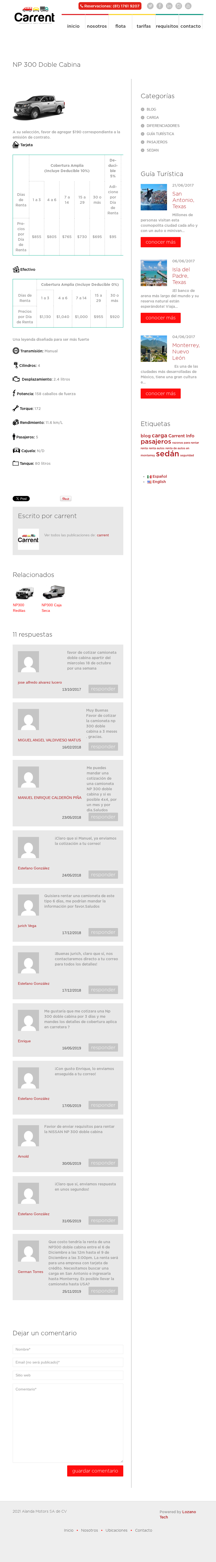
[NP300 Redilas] (25, 592)
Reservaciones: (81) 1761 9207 (111, 6)
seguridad (187, 455)
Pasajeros (157, 142)
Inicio (73, 26)
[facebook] (159, 6)
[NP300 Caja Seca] (54, 592)
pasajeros (156, 441)
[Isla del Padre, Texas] (154, 273)
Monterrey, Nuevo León (186, 351)
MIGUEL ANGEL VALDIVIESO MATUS (49, 740)
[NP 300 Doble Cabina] (39, 104)
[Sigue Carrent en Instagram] (178, 6)
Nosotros (97, 26)
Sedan (153, 150)
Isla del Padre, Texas (181, 276)
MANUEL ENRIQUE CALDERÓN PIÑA (49, 798)
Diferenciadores (163, 126)
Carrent (176, 435)
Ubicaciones (116, 1530)
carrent (65, 515)
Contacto (190, 26)
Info (190, 435)
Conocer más (161, 241)
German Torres (30, 1272)
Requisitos (167, 26)
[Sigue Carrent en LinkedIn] (169, 6)
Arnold (23, 1156)
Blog (151, 109)
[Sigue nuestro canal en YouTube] (188, 6)
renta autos (156, 448)
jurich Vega (27, 926)
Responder (103, 688)
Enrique (24, 1041)
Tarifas (144, 26)
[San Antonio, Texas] (154, 197)
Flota (120, 26)
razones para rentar (185, 442)
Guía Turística (160, 134)
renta (144, 448)
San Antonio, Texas (183, 200)
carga (159, 435)
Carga (153, 118)
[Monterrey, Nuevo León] (154, 348)
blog (146, 435)
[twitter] (150, 6)
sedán (167, 453)
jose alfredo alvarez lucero (40, 682)
